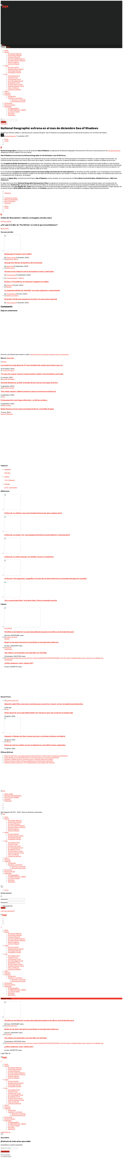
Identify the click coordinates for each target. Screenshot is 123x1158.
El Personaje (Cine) (14, 79)
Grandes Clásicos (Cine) (16, 86)
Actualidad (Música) (14, 54)
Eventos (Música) (13, 64)
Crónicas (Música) (14, 57)
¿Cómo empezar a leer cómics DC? (18, 663)
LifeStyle (7, 95)
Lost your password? (8, 911)
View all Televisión (7, 414)
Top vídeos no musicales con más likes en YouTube (25, 653)
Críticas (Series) (13, 67)
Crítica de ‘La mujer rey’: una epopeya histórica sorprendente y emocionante (37, 535)
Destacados (8, 660)
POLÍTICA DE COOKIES (11, 797)
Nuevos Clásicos (13, 62)
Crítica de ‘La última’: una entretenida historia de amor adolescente (33, 513)
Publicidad (7, 801)
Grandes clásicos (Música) (16, 60)
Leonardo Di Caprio (10, 198)
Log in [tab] (6, 890)
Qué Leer (7, 93)
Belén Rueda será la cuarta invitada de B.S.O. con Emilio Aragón (27, 409)
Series (6, 66)
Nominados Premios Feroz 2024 (18, 254)
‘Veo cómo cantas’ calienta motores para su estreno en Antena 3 (28, 391)
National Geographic (11, 199)
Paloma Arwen (11, 257)
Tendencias (12, 96)
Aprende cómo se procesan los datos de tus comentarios (49, 354)
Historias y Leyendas (19, 100)
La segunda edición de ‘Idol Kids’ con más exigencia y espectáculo (32, 290)
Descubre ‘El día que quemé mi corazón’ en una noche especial (30, 299)
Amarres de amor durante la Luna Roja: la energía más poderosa (31, 642)
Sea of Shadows (9, 201)
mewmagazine (11, 136)
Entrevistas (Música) (15, 55)
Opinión (6, 639)
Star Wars (11, 113)
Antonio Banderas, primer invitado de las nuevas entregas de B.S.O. (29, 383)
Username (4, 899)
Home (6, 50)
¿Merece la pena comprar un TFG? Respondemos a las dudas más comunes (29, 762)
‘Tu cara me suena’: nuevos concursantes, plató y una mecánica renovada (32, 374)
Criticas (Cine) (12, 77)
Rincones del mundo (18, 101)
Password (4, 902)
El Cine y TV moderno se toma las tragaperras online (26, 282)
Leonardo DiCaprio (114, 151)
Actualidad (8, 628)
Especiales (7, 106)
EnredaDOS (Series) (14, 72)
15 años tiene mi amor (15, 84)
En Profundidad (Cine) (15, 81)
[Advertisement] (61, 30)
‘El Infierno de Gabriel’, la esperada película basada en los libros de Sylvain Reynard (39, 632)
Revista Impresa (9, 105)
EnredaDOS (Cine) (14, 83)
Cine (5, 74)
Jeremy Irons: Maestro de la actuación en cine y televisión (29, 272)
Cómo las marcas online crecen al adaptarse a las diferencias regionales (35, 745)
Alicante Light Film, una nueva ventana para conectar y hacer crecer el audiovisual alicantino (43, 704)
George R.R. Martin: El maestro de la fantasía (23, 263)
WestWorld (11, 115)
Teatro (6, 91)
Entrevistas (8, 103)
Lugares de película (14, 89)
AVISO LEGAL (8, 794)
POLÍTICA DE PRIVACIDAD (12, 796)
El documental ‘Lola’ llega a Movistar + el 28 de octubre (24, 400)
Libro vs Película (13, 88)
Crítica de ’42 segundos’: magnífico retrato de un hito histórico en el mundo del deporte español (45, 579)
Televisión (4, 124)
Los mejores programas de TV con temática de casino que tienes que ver (32, 365)
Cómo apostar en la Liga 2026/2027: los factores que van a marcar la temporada (38, 713)
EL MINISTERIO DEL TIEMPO (17, 110)
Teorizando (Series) (14, 71)
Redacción (10, 266)
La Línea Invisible (13, 112)
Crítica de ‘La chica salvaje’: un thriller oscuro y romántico (29, 557)
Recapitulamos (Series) (15, 69)
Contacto (7, 799)
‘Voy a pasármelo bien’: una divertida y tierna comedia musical (30, 600)
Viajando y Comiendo (15, 98)
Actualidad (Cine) (14, 76)
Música (6, 52)
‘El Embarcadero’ (13, 108)
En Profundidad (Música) (16, 59)
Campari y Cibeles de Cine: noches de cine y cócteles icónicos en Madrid (34, 736)
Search (3, 122)
